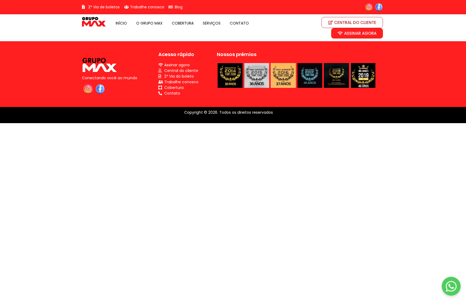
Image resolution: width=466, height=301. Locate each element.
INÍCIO (121, 23)
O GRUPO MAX (149, 23)
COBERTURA (183, 23)
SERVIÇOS (212, 23)
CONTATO (239, 23)
